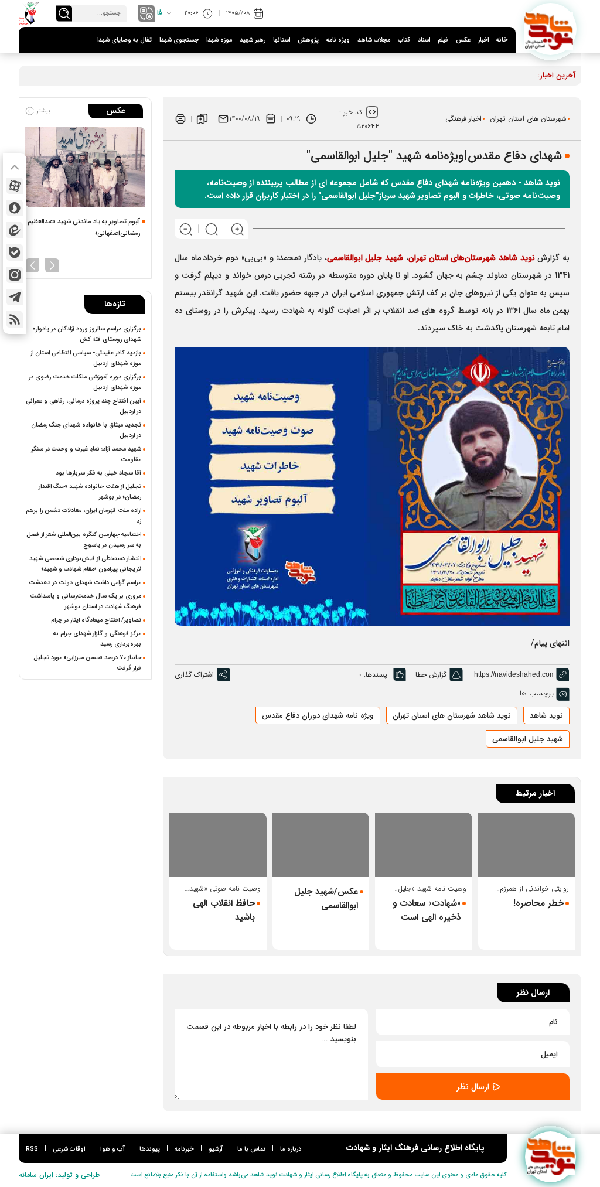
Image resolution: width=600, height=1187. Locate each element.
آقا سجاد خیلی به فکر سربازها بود (98, 472)
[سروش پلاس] (14, 208)
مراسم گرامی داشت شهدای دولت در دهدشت (85, 582)
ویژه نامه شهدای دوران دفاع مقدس (318, 716)
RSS (32, 1149)
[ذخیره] (202, 119)
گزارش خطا (430, 674)
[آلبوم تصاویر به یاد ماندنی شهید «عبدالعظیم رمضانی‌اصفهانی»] (85, 167)
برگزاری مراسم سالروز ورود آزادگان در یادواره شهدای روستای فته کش (86, 334)
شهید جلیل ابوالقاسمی (527, 739)
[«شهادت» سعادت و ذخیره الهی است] (423, 845)
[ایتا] (14, 230)
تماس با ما (251, 1149)
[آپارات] (14, 186)
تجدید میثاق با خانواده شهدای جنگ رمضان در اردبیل (86, 430)
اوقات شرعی (69, 1149)
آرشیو (216, 1149)
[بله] (14, 252)
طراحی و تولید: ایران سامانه (59, 1175)
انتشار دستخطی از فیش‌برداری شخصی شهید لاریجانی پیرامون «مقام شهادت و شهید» (85, 564)
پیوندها (149, 1149)
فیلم (443, 40)
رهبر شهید (252, 40)
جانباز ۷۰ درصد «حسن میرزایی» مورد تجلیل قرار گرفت (87, 663)
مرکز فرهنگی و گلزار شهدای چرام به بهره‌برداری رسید (97, 639)
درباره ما (290, 1149)
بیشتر (42, 111)
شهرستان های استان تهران (528, 118)
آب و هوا (112, 1149)
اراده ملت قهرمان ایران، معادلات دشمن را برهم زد (83, 516)
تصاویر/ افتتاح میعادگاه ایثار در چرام (96, 620)
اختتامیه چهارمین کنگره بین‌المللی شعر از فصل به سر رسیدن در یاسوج (83, 540)
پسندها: (375, 674)
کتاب (404, 40)
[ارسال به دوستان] (223, 119)
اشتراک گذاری (194, 674)
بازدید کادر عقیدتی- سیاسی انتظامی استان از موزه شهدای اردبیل (85, 358)
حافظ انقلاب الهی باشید (224, 910)
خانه (501, 40)
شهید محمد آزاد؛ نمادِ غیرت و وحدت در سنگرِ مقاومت (86, 454)
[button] (52, 264)
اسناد (424, 40)
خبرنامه (184, 1149)
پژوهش (308, 40)
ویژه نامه (338, 40)
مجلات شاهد (373, 40)
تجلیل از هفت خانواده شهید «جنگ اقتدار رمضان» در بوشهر (90, 492)
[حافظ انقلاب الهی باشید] (218, 845)
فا (159, 13)
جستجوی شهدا (179, 40)
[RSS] (14, 319)
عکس (463, 40)
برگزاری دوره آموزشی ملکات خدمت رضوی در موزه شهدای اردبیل (85, 382)
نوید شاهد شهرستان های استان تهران (452, 716)
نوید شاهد (546, 716)
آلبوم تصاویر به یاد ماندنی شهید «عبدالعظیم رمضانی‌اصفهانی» (84, 227)
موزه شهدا (219, 40)
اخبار (483, 40)
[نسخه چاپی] (180, 119)
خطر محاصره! (538, 903)
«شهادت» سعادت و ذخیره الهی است (427, 910)
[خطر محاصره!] (526, 845)
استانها (281, 40)
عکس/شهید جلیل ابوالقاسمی (326, 899)
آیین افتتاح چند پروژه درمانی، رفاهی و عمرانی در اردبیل (83, 406)
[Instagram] (14, 275)
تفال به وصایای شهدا (124, 40)
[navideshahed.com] (550, 29)
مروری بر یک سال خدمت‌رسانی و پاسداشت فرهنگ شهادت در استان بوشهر (85, 601)
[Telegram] (14, 297)
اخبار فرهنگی (463, 118)
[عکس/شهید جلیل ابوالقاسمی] (321, 845)
